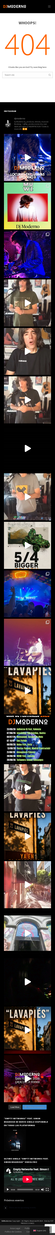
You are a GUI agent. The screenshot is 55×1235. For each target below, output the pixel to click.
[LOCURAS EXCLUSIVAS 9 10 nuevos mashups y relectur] (27, 157)
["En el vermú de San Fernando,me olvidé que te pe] (27, 933)
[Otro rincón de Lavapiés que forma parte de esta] (27, 884)
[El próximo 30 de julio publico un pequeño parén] (27, 1030)
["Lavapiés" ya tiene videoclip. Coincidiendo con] (27, 690)
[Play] (7, 1189)
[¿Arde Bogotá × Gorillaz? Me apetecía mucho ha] (27, 545)
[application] (27, 1179)
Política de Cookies (13, 1231)
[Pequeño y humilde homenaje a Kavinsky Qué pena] (27, 787)
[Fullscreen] (47, 1189)
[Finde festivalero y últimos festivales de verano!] (27, 206)
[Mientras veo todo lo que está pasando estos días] (27, 593)
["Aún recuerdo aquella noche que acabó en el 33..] (27, 981)
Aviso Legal (15, 1228)
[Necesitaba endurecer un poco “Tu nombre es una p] (27, 496)
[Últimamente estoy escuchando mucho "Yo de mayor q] (27, 399)
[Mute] (42, 1189)
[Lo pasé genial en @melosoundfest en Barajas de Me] (27, 642)
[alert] (27, 1207)
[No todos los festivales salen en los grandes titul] (27, 739)
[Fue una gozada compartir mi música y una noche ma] (27, 254)
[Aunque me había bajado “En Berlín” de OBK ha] (27, 302)
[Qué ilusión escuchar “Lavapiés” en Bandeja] (27, 448)
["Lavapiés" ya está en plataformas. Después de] (27, 836)
